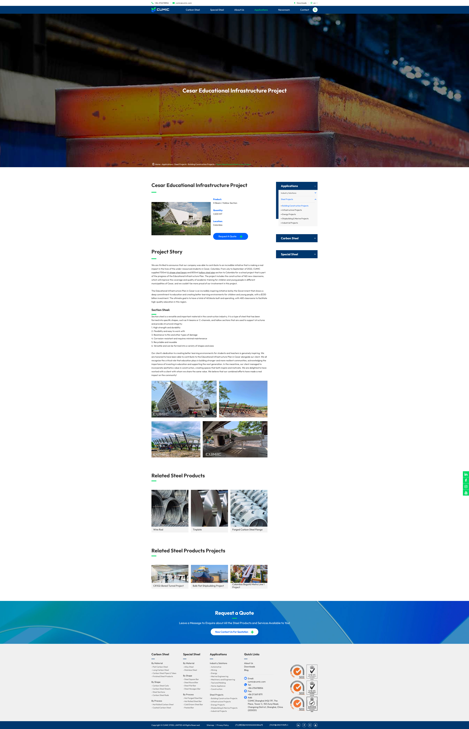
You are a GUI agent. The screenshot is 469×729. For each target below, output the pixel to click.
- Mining (213, 670)
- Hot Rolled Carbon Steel (162, 704)
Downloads (300, 3)
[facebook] (466, 480)
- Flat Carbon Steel (159, 667)
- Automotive (215, 667)
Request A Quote (231, 236)
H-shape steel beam (177, 272)
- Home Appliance (217, 686)
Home (157, 164)
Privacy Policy (223, 725)
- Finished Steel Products (162, 676)
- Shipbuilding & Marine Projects (223, 708)
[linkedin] (466, 474)
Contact (304, 9)
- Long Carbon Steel (160, 670)
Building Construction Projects (201, 164)
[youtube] (466, 493)
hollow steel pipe (207, 272)
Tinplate (197, 529)
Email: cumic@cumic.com (257, 680)
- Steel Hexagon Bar (192, 689)
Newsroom (284, 9)
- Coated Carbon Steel (161, 707)
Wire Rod (158, 529)
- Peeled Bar (188, 707)
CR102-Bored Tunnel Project (168, 585)
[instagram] (466, 486)
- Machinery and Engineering (222, 679)
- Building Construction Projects (223, 698)
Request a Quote (234, 613)
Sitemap (210, 725)
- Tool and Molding (218, 682)
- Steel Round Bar (190, 682)
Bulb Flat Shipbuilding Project (208, 585)
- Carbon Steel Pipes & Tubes (163, 673)
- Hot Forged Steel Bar (193, 698)
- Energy (213, 673)
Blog (246, 670)
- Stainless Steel (190, 670)
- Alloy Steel (188, 667)
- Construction (216, 689)
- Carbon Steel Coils (160, 685)
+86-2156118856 (160, 3)
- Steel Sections (158, 692)
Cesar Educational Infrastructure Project (233, 164)
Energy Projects (289, 214)
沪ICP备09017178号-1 (278, 725)
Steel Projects (180, 164)
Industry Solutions (288, 193)
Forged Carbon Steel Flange (247, 529)
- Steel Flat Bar (189, 685)
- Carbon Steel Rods (160, 695)
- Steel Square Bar (191, 679)
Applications (261, 9)
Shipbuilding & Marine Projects (295, 218)
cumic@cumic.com (182, 3)
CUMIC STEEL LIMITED (172, 725)
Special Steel (217, 9)
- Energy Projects (217, 704)
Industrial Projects (290, 223)
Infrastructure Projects (292, 210)
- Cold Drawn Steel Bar (193, 704)
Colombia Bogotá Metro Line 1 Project (248, 586)
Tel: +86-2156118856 (255, 686)
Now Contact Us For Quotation (234, 631)
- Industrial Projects (218, 711)
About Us (239, 9)
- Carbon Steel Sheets (161, 689)
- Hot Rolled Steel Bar (192, 701)
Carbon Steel (193, 9)
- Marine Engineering (219, 676)
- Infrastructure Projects (220, 701)
